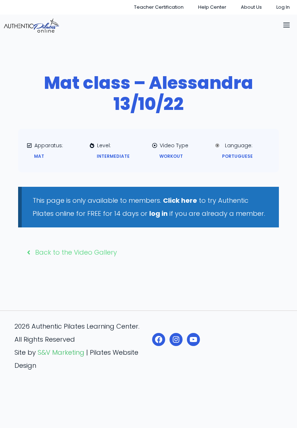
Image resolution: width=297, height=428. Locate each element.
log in (158, 213)
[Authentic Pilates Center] (31, 25)
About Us (251, 7)
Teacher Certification (159, 7)
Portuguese (237, 156)
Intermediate (113, 156)
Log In (283, 7)
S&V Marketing (61, 352)
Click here (180, 200)
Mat (39, 156)
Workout (171, 156)
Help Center (212, 7)
